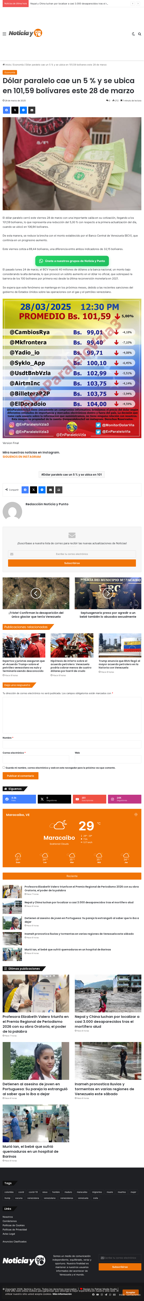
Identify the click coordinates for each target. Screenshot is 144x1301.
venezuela (83, 1198)
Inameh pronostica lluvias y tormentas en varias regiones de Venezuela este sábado (79, 934)
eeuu (44, 1192)
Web (77, 752)
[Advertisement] (85, 33)
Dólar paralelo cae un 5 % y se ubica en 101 (72, 474)
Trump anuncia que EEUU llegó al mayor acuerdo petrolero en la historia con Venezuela (119, 664)
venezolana (33, 1198)
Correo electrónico (14, 752)
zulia (95, 1198)
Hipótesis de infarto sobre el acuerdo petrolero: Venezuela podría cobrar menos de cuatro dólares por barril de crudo (71, 666)
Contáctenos (10, 1221)
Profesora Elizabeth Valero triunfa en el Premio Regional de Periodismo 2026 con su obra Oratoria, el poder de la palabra (36, 1024)
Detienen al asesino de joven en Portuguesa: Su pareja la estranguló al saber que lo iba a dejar (35, 1089)
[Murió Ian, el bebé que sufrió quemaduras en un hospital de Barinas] (12, 954)
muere (110, 1192)
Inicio (8, 64)
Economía (18, 64)
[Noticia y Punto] (25, 34)
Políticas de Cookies (14, 1225)
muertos (122, 1192)
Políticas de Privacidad (15, 1229)
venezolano (49, 1198)
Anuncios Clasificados (15, 1241)
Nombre (8, 737)
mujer (133, 1192)
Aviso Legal (9, 1233)
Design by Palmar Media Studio (100, 1289)
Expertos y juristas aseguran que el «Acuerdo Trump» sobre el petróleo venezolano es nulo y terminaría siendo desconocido (24, 666)
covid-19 (33, 1192)
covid (21, 1192)
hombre (56, 1192)
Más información (62, 1294)
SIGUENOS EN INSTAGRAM (22, 457)
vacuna (18, 1198)
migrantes (97, 1192)
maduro (68, 1192)
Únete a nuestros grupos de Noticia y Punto (75, 261)
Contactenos (133, 1294)
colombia (9, 1192)
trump (7, 1198)
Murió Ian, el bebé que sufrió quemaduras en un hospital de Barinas (68, 949)
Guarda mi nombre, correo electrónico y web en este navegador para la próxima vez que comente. (61, 767)
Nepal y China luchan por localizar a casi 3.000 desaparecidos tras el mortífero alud (79, 902)
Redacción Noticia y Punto (47, 504)
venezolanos (66, 1198)
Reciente (72, 876)
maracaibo (82, 1192)
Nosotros (8, 1216)
